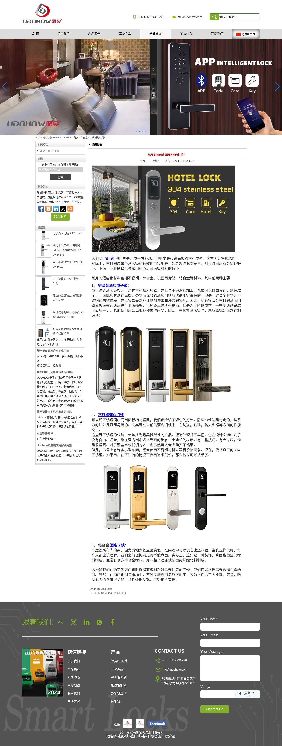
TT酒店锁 (117, 669)
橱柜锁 (115, 701)
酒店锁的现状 (105, 589)
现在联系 (60, 216)
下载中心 (186, 34)
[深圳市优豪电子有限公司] (44, 23)
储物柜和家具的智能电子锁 (53, 343)
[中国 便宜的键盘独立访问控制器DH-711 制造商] (44, 293)
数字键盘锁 (118, 693)
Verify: (205, 687)
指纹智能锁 (118, 685)
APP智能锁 (119, 677)
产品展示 (94, 34)
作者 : (143, 161)
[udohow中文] (157, 724)
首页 (37, 137)
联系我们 (217, 34)
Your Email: (209, 635)
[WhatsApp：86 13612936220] (48, 209)
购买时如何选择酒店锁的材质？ (55, 364)
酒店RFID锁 (119, 661)
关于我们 (63, 34)
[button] (136, 131)
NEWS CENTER (62, 137)
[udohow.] (127, 724)
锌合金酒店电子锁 (112, 285)
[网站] (63, 209)
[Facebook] (41, 209)
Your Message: (211, 652)
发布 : (168, 161)
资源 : (156, 161)
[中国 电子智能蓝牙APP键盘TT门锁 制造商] (44, 276)
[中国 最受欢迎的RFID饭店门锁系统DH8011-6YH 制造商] (44, 309)
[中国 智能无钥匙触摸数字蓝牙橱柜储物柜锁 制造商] (44, 327)
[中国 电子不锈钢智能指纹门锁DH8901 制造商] (44, 259)
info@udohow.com (189, 17)
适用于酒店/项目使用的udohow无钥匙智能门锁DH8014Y (67, 242)
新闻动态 (155, 34)
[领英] (56, 209)
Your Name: (209, 619)
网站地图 (74, 685)
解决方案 (125, 34)
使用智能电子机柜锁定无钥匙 (54, 404)
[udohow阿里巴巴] (140, 724)
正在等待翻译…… (47, 425)
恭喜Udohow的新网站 (50, 458)
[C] (141, 87)
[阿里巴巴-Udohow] (70, 209)
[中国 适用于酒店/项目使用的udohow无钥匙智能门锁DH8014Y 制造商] (44, 242)
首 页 (35, 34)
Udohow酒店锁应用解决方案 (54, 437)
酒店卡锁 (117, 545)
